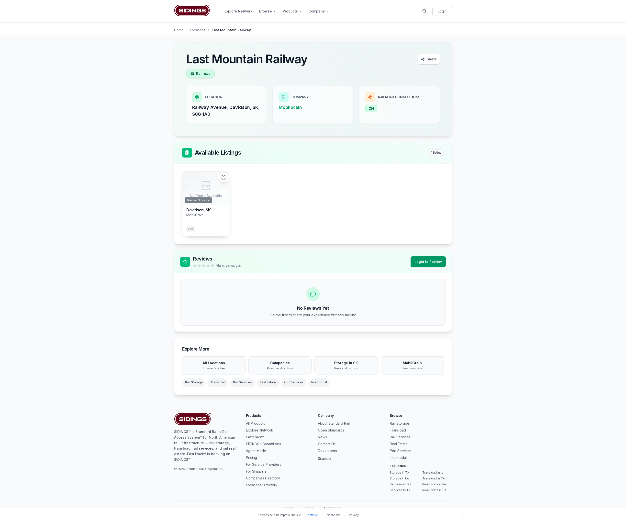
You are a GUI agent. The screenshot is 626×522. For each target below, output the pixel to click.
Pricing (251, 457)
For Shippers (256, 471)
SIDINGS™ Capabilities (263, 444)
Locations (197, 30)
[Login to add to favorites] (223, 177)
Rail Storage (194, 382)
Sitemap (324, 458)
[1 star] (195, 266)
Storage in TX (399, 472)
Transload (218, 382)
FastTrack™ (255, 437)
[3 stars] (204, 266)
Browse (265, 11)
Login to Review (428, 262)
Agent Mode (256, 451)
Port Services (293, 382)
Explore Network (238, 11)
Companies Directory (263, 478)
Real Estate (268, 382)
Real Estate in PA (434, 484)
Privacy (354, 515)
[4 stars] (208, 266)
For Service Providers (263, 464)
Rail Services (242, 382)
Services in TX (400, 490)
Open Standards (331, 430)
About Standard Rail (334, 423)
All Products (255, 423)
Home (179, 30)
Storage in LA (399, 478)
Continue (312, 515)
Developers (327, 451)
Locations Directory (261, 485)
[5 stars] (212, 266)
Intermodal (319, 382)
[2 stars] (199, 266)
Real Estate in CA (434, 490)
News (322, 437)
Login (442, 11)
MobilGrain (290, 107)
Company (317, 11)
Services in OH (400, 484)
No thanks (333, 515)
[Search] (424, 11)
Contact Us (326, 444)
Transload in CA (433, 478)
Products (290, 11)
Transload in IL (432, 472)
